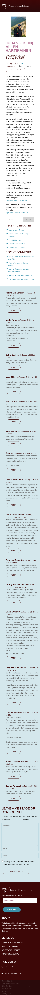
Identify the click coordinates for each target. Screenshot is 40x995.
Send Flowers (15, 70)
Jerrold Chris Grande (16, 240)
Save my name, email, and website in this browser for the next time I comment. (19, 863)
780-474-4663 (10, 967)
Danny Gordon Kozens (17, 248)
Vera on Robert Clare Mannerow (20, 275)
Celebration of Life (11, 950)
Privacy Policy (7, 988)
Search (28, 219)
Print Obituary (26, 66)
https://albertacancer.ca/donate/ (17, 213)
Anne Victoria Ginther (16, 230)
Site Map (5, 991)
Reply (13, 310)
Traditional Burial (10, 954)
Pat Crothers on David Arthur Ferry (21, 279)
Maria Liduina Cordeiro (17, 244)
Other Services (7, 986)
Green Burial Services (12, 943)
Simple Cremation (10, 946)
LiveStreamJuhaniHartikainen (16, 200)
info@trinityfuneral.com (13, 973)
